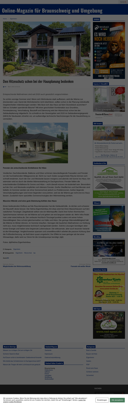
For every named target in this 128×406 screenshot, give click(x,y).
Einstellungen (102, 400)
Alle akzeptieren (117, 400)
